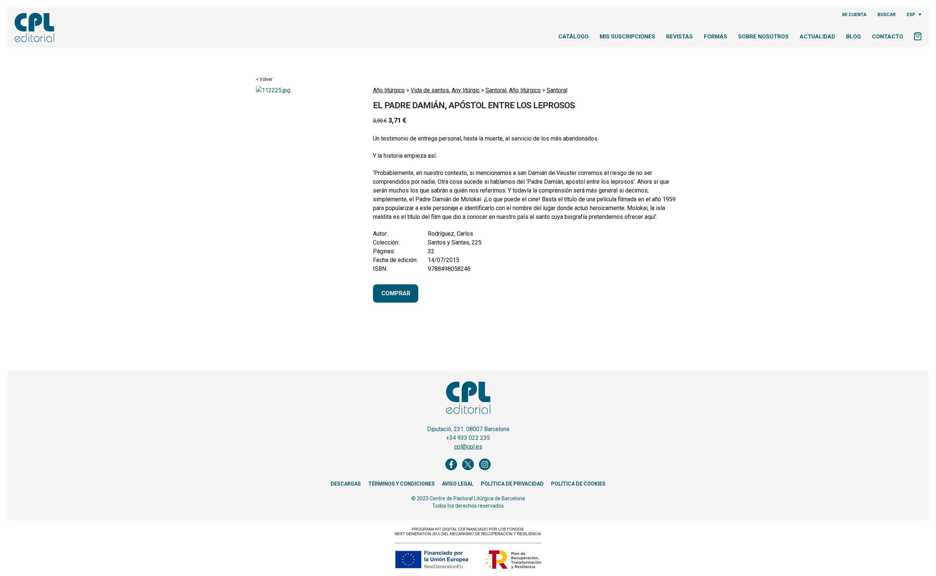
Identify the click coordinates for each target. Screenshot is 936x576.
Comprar (395, 293)
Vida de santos (430, 90)
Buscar (887, 14)
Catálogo (573, 36)
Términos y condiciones (401, 484)
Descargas (346, 484)
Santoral (496, 90)
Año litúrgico (389, 90)
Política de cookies (578, 484)
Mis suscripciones (627, 36)
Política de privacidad (512, 484)
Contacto (887, 36)
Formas (715, 36)
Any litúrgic (466, 90)
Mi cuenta (854, 14)
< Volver (264, 79)
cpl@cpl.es (468, 446)
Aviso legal (457, 484)
